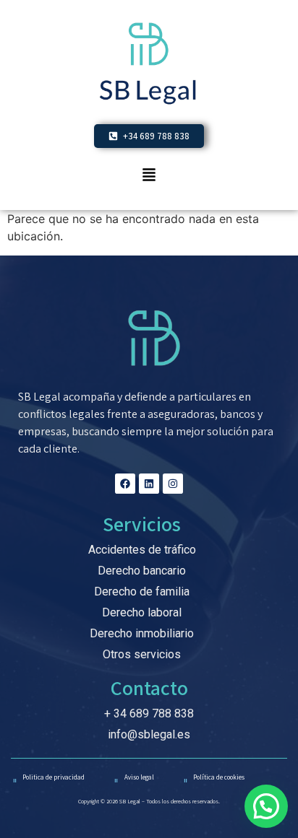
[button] (149, 175)
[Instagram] (173, 483)
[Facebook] (125, 483)
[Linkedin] (149, 483)
